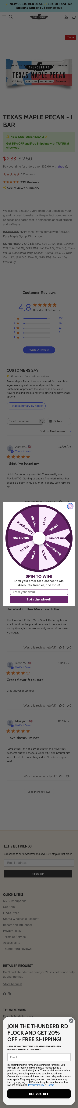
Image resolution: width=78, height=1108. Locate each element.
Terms (50, 1085)
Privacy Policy (36, 1085)
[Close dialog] (70, 506)
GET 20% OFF (39, 1094)
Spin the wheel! (39, 599)
